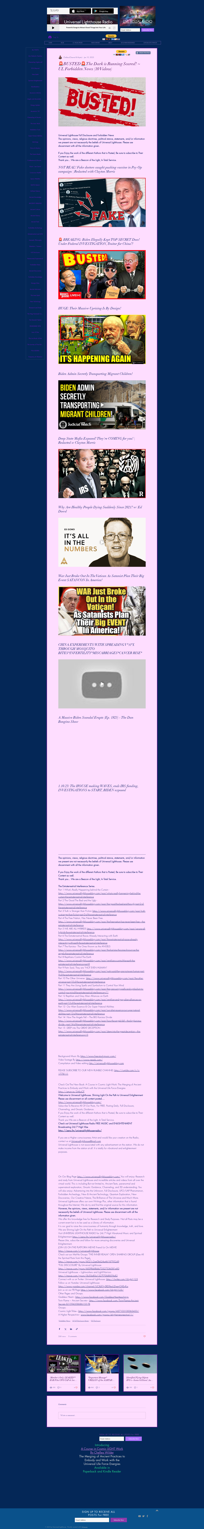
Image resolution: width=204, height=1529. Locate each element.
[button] (111, 37)
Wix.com (84, 1527)
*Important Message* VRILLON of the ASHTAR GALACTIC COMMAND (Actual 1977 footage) (100, 1378)
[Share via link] (77, 1329)
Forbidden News (64, 1321)
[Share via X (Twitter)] (65, 1329)
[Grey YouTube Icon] (139, 1516)
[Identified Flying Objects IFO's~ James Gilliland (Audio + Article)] (140, 1364)
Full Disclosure (95, 1321)
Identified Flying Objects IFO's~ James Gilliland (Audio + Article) (140, 1378)
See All (155, 1350)
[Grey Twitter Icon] (143, 1516)
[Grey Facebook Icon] (147, 1516)
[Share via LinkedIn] (71, 1329)
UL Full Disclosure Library (80, 1321)
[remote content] (102, 756)
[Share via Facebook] (59, 1329)
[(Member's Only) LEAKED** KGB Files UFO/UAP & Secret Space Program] (63, 1364)
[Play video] (102, 202)
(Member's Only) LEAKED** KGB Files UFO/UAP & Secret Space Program (63, 1378)
